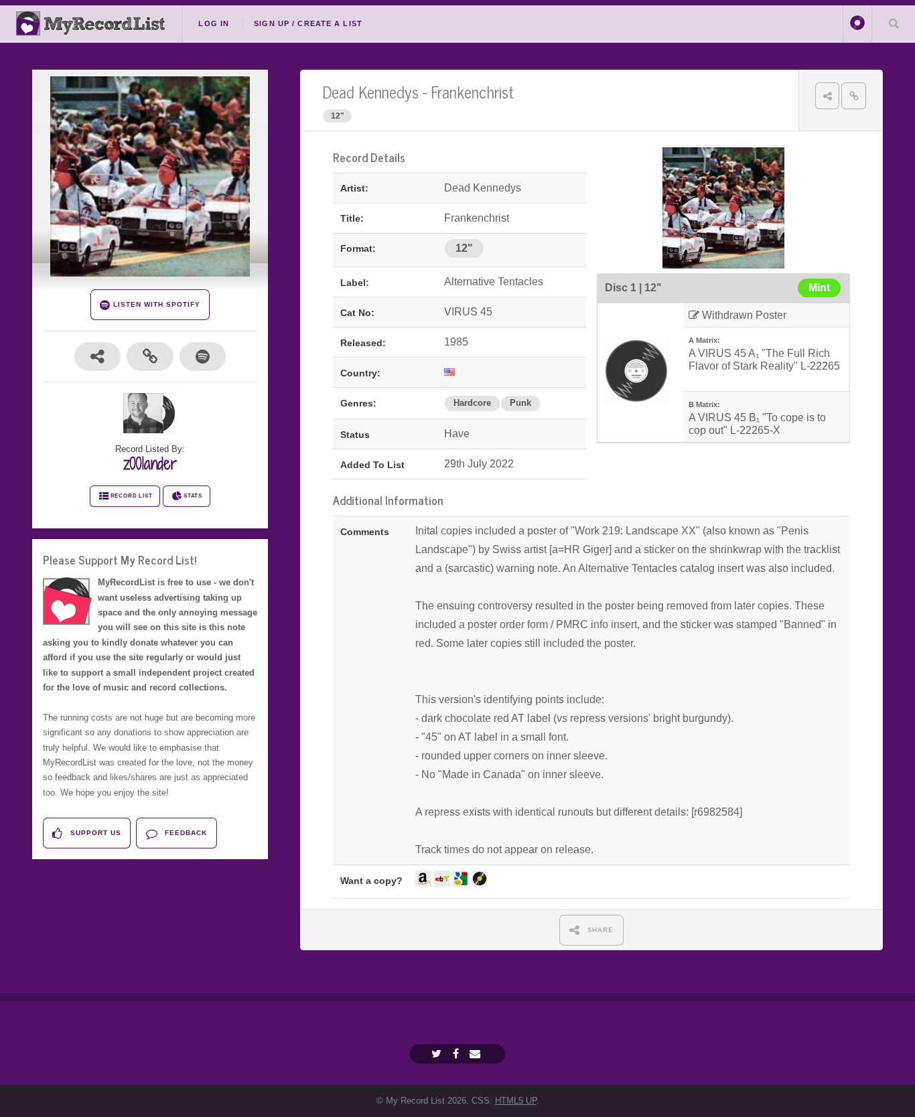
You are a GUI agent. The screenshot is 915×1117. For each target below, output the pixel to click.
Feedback (184, 832)
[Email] (477, 1053)
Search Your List (893, 22)
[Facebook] (457, 1053)
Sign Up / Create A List (308, 23)
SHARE (599, 930)
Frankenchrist (472, 91)
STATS (193, 496)
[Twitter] (438, 1053)
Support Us (94, 832)
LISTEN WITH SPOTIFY (155, 304)
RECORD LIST (132, 496)
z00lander (150, 463)
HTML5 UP (516, 1101)
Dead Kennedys (370, 91)
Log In (213, 23)
